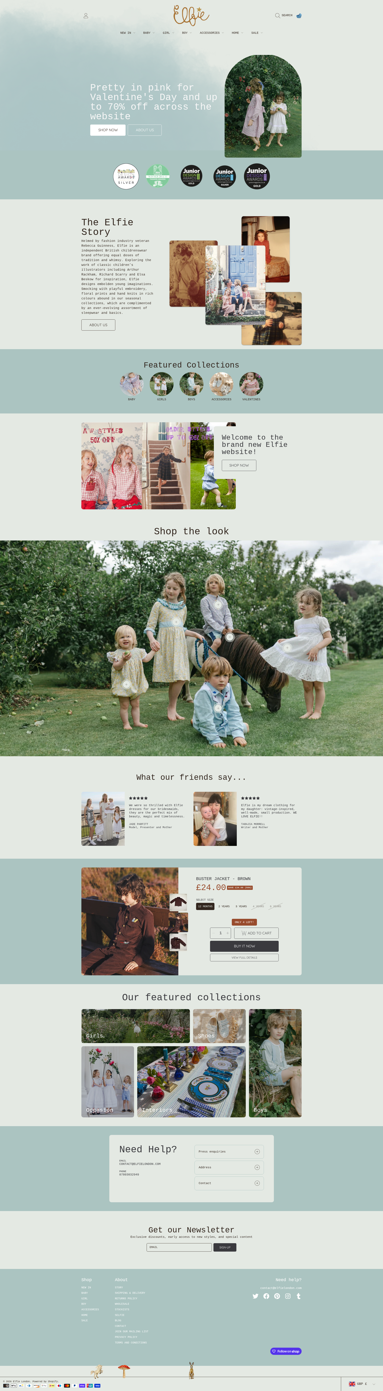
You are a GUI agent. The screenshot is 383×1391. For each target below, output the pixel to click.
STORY (119, 1287)
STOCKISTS (122, 1309)
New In (126, 33)
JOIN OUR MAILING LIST (131, 1331)
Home (236, 33)
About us (145, 130)
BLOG (118, 1320)
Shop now (108, 130)
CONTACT (120, 1326)
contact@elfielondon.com (281, 1288)
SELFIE (119, 1315)
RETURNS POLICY (126, 1298)
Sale (255, 33)
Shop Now (239, 465)
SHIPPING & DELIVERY (130, 1293)
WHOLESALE (122, 1304)
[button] (284, 15)
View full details (244, 957)
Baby (147, 33)
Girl (167, 33)
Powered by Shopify (45, 1381)
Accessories (210, 33)
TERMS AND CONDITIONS (131, 1342)
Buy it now (244, 946)
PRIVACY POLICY (126, 1337)
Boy (185, 33)
